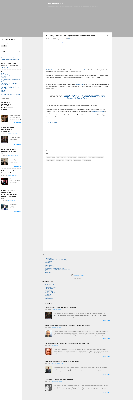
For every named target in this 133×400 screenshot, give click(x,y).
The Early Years (5, 67)
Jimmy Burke (83, 70)
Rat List (47, 271)
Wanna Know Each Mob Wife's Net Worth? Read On (8, 151)
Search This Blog (49, 266)
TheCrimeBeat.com (51, 70)
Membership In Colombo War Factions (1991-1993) (57, 269)
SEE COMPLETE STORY (52, 122)
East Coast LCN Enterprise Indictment (10, 94)
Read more (106, 320)
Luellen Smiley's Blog (50, 287)
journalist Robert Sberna (98, 111)
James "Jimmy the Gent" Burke (95, 157)
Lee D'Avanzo (48, 258)
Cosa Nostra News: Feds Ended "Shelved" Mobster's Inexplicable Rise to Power (84, 97)
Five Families (48, 261)
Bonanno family (51, 157)
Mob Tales (47, 286)
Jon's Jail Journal (49, 288)
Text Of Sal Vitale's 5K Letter (8, 86)
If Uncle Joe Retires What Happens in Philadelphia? (61, 307)
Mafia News (69, 160)
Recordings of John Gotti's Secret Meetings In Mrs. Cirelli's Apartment (10, 58)
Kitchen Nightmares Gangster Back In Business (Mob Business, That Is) (67, 325)
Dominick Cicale (80, 84)
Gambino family (82, 157)
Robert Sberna (77, 160)
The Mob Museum (49, 298)
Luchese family (50, 160)
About (46, 257)
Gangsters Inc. (48, 290)
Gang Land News (49, 297)
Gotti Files (47, 264)
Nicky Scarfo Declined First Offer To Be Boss (59, 379)
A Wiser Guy (48, 295)
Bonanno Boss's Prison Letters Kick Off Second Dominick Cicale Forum (67, 343)
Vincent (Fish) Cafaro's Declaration (9, 83)
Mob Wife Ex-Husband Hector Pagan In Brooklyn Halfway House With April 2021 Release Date (9, 194)
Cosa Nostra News (55, 4)
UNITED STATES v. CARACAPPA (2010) (56, 259)
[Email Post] (47, 154)
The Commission (49, 265)
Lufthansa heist (60, 160)
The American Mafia (50, 292)
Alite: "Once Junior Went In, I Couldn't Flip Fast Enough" (62, 361)
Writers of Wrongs (49, 284)
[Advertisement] (77, 20)
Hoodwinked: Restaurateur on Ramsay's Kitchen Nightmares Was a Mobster (7, 105)
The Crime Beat (87, 160)
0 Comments (71, 39)
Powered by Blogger (78, 275)
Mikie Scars (48, 272)
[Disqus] (77, 186)
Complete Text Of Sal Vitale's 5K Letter (54, 268)
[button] (108, 36)
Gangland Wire (48, 294)
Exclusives (47, 262)
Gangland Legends (49, 291)
